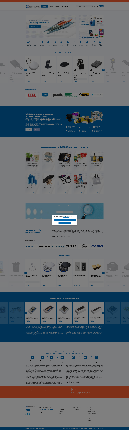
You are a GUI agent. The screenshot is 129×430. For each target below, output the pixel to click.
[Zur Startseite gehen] (33, 6)
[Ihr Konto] (97, 6)
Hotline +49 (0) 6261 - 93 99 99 (99, 1)
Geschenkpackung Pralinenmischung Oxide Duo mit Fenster (32, 318)
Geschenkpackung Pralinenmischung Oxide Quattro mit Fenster (64, 318)
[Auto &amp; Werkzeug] (28, 43)
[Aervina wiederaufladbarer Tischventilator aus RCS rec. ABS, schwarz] (81, 64)
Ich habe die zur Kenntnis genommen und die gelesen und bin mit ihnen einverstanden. (81, 393)
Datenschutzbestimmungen (81, 392)
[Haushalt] (61, 43)
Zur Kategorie (32, 169)
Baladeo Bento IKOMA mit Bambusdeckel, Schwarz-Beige (95, 276)
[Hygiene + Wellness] (67, 43)
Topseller (29, 129)
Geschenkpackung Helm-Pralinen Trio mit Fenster (96, 318)
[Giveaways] (54, 43)
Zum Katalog (48, 169)
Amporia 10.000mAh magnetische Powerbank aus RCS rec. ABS (95, 73)
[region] (64, 69)
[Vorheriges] (25, 70)
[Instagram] (27, 410)
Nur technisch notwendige (60, 219)
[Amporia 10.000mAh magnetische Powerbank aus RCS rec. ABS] (96, 64)
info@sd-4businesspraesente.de (46, 412)
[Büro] (35, 43)
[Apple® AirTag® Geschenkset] (81, 267)
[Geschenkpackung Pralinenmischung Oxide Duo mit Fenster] (32, 310)
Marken (36, 129)
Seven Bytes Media (42, 428)
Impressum (61, 411)
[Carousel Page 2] (64, 96)
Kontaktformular (48, 416)
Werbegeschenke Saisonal (91, 416)
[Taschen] (87, 43)
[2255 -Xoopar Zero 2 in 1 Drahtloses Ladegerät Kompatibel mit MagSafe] (49, 64)
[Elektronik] (41, 43)
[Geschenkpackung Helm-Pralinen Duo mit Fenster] (80, 310)
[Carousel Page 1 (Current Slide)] (63, 96)
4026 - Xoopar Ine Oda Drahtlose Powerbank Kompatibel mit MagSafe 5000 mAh (64, 73)
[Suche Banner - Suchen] (71, 212)
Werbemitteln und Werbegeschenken (47, 119)
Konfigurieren (71, 219)
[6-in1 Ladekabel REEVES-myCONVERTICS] (49, 267)
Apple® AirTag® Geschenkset (79, 275)
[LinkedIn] (29, 410)
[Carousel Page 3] (65, 96)
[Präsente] (74, 43)
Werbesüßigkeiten (90, 407)
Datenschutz (62, 414)
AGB (79, 393)
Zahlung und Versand (77, 407)
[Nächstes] (103, 70)
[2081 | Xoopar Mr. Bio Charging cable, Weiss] (32, 267)
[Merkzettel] (95, 6)
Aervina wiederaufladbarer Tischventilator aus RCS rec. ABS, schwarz (80, 73)
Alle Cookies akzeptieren (64, 222)
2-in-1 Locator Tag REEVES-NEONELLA (30, 73)
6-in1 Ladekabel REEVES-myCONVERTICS (46, 276)
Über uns (61, 407)
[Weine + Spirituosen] (94, 43)
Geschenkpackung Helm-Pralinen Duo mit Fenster (80, 318)
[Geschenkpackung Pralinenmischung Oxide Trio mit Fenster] (48, 310)
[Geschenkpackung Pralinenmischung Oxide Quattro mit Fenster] (64, 310)
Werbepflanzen (89, 414)
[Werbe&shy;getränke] (100, 43)
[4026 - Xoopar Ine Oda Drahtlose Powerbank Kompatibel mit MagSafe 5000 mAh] (64, 64)
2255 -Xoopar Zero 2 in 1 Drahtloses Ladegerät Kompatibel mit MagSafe (48, 73)
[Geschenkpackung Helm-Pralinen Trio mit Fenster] (96, 310)
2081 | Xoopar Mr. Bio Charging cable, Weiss (31, 276)
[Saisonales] (81, 43)
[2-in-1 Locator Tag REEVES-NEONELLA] (32, 64)
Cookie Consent (76, 409)
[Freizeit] (48, 43)
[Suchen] (92, 6)
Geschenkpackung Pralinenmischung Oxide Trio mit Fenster (48, 318)
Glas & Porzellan (90, 409)
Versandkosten (81, 428)
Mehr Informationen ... (66, 217)
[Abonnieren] (88, 389)
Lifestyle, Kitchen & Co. (91, 411)
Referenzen (62, 409)
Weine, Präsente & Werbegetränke (90, 419)
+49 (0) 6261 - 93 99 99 (46, 410)
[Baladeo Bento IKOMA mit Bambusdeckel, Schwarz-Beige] (96, 267)
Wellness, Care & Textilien (91, 413)
